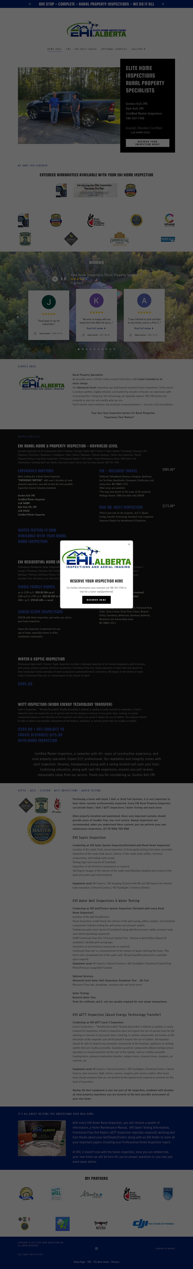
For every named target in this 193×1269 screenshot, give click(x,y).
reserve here (96, 600)
